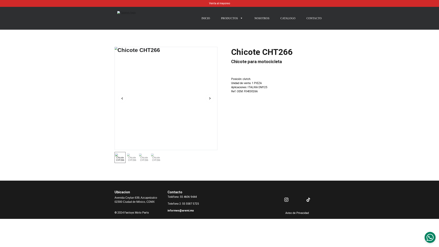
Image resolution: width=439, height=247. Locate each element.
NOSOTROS (261, 18)
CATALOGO (287, 18)
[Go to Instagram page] (286, 200)
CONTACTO (314, 18)
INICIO (205, 18)
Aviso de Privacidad (297, 213)
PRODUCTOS (229, 18)
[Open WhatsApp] (430, 237)
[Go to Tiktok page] (308, 200)
